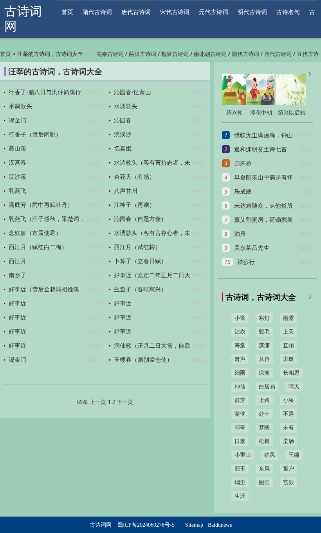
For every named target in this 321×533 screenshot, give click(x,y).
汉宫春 (17, 163)
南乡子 (17, 275)
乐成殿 (243, 191)
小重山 (242, 455)
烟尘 (239, 482)
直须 (288, 345)
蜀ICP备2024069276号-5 (146, 525)
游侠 (239, 414)
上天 (288, 332)
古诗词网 (101, 525)
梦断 (264, 428)
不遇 (288, 414)
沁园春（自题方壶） (140, 219)
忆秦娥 (123, 148)
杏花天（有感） (134, 177)
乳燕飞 (17, 191)
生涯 (239, 496)
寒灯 (264, 318)
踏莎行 (246, 262)
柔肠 (288, 441)
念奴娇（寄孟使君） (35, 233)
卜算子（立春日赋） (140, 261)
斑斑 (288, 359)
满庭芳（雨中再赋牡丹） (41, 205)
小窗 (239, 318)
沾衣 (239, 332)
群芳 (239, 400)
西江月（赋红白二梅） (38, 247)
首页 (67, 12)
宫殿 (288, 482)
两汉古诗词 (142, 54)
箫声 (239, 359)
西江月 (17, 261)
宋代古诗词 (174, 12)
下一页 (125, 402)
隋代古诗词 (97, 12)
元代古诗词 (213, 12)
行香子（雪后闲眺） (35, 134)
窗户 (288, 469)
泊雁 (240, 234)
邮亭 (239, 428)
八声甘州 (125, 191)
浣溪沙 (123, 134)
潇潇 (264, 345)
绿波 (264, 373)
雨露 (288, 318)
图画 (264, 482)
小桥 (288, 400)
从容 (264, 359)
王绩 (294, 455)
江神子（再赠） (134, 205)
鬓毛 (264, 332)
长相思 (291, 373)
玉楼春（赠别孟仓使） (143, 360)
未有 (288, 428)
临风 (269, 455)
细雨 (239, 373)
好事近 (17, 303)
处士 (264, 414)
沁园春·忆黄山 (132, 92)
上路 (264, 400)
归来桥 (243, 163)
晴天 (294, 386)
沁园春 (123, 120)
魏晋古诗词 (175, 54)
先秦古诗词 (110, 54)
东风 (264, 469)
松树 (264, 441)
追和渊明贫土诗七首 (260, 149)
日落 (239, 441)
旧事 (239, 469)
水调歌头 (20, 106)
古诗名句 (288, 12)
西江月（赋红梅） (137, 247)
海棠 (239, 345)
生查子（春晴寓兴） (140, 289)
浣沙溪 (17, 177)
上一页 (98, 402)
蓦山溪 (17, 148)
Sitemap (194, 525)
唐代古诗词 (136, 12)
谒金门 (17, 120)
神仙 (239, 386)
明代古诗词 (252, 12)
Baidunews (220, 525)
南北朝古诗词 (210, 54)
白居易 (267, 386)
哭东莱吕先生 (251, 248)
